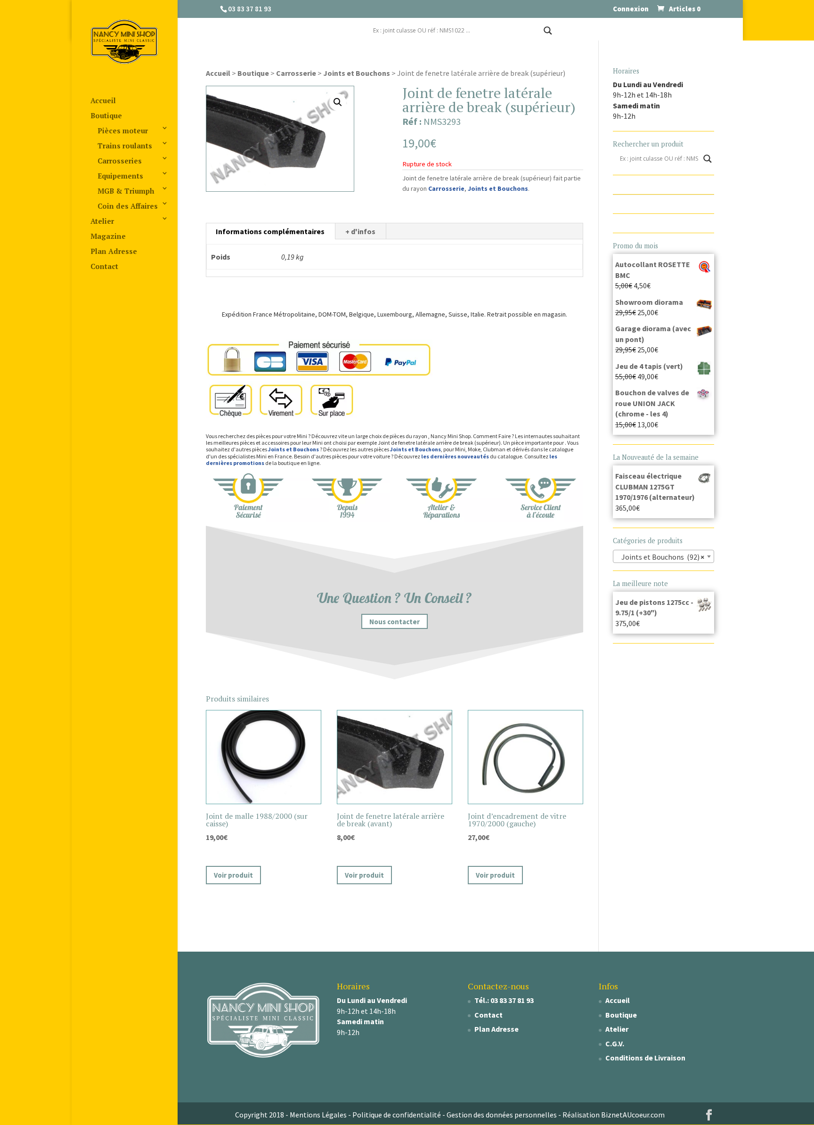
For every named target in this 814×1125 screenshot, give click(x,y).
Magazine (108, 236)
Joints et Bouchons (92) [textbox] (661, 557)
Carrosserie (296, 73)
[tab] (270, 231)
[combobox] (664, 556)
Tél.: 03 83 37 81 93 (504, 1000)
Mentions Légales (318, 1114)
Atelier (102, 221)
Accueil (103, 100)
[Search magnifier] (547, 30)
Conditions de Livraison (645, 1057)
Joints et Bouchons (356, 73)
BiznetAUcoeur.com (633, 1114)
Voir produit (233, 875)
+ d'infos (360, 231)
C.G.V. (614, 1043)
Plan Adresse (113, 251)
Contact (104, 266)
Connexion (631, 9)
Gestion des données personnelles (502, 1114)
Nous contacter (394, 621)
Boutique (106, 115)
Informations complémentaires (270, 231)
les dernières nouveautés (455, 456)
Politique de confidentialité (396, 1114)
